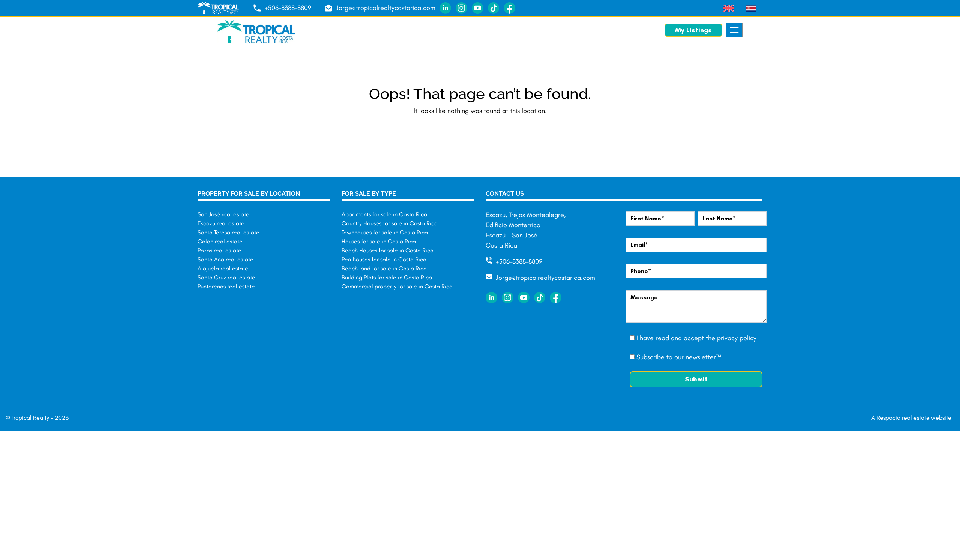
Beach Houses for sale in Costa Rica (388, 250)
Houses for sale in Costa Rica (379, 241)
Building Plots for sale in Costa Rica (387, 277)
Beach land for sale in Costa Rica (384, 268)
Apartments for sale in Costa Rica (384, 214)
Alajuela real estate (223, 268)
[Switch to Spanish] (751, 8)
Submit (696, 379)
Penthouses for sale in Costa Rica (384, 259)
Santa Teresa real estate (229, 232)
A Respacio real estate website (911, 417)
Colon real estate (220, 241)
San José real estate (223, 214)
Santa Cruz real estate (226, 277)
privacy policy (736, 338)
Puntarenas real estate (226, 286)
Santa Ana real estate (226, 259)
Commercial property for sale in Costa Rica (397, 286)
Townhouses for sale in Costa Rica (385, 232)
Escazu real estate (221, 223)
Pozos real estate (220, 250)
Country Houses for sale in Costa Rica (390, 223)
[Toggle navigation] (734, 30)
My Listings (693, 30)
